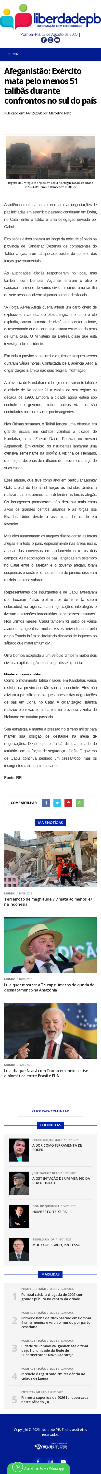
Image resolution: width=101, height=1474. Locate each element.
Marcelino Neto (60, 113)
